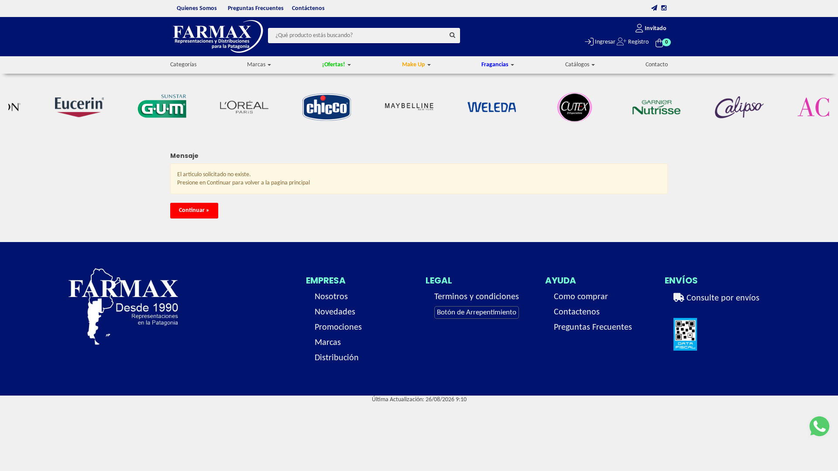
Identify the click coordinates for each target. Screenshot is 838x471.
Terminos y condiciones (476, 297)
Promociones (338, 327)
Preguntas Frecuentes (256, 8)
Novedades (335, 312)
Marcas (328, 342)
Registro (638, 42)
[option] (67, 107)
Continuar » (194, 210)
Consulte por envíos (721, 298)
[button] (654, 8)
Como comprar (581, 297)
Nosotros (331, 297)
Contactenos (577, 312)
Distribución (337, 358)
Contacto (657, 64)
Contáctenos (308, 8)
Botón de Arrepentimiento (476, 312)
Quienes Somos (197, 8)
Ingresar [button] (604, 42)
